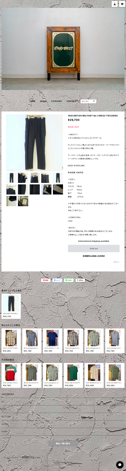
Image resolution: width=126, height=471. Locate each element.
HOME (32, 101)
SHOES (4, 424)
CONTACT (71, 101)
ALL (3, 401)
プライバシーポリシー (10, 458)
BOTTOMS (6, 417)
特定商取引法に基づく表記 (31, 458)
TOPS (4, 409)
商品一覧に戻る (63, 443)
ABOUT (43, 101)
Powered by (60, 466)
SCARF (4, 432)
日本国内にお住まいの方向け (94, 256)
